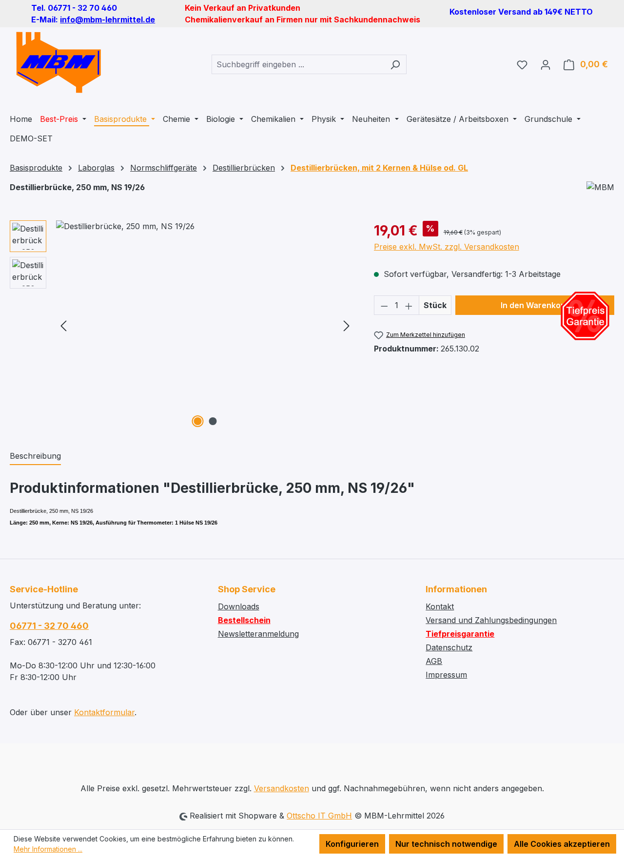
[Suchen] (395, 64)
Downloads (238, 606)
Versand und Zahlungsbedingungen (491, 620)
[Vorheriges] (63, 325)
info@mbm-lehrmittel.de (107, 19)
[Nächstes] (346, 325)
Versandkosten (281, 788)
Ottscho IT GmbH (319, 815)
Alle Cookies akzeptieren (562, 844)
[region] (182, 325)
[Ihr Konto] (545, 64)
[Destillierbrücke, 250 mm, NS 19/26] (205, 325)
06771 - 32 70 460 (49, 626)
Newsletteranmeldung (258, 634)
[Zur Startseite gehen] (58, 62)
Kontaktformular (104, 712)
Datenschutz (449, 647)
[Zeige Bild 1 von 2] (197, 421)
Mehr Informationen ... (48, 849)
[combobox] (298, 64)
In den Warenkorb (535, 305)
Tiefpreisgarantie (460, 634)
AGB (434, 661)
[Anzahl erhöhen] (409, 305)
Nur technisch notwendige (446, 844)
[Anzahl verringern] (384, 305)
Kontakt (440, 606)
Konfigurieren (352, 844)
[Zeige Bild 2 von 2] (212, 421)
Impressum (446, 675)
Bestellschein (244, 620)
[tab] (35, 456)
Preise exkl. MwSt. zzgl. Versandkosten (446, 247)
